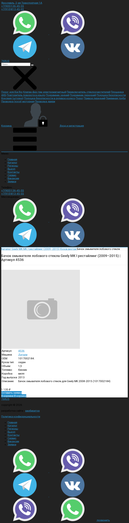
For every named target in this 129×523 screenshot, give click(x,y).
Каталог (12, 162)
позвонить (103, 520)
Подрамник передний (83, 95)
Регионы (13, 165)
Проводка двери (45, 101)
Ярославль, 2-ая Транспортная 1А (21, 2)
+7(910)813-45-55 (12, 9)
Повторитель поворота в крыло (26, 95)
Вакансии (13, 178)
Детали (22, 354)
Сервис (12, 175)
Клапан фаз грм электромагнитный (44, 92)
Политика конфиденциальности (20, 416)
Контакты (14, 172)
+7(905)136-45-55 (12, 6)
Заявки (12, 181)
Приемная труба (116, 98)
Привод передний (94, 98)
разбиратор (32, 410)
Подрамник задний (57, 95)
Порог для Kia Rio (11, 92)
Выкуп (11, 168)
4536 (21, 350)
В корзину (13, 395)
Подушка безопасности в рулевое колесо (49, 98)
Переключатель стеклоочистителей (88, 92)
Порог (79, 98)
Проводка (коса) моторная (17, 101)
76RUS (5, 399)
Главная (12, 159)
